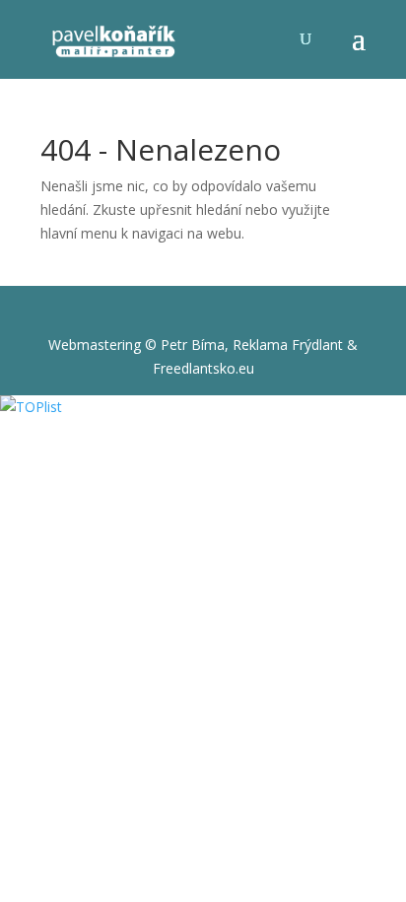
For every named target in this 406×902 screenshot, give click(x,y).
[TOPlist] (31, 406)
